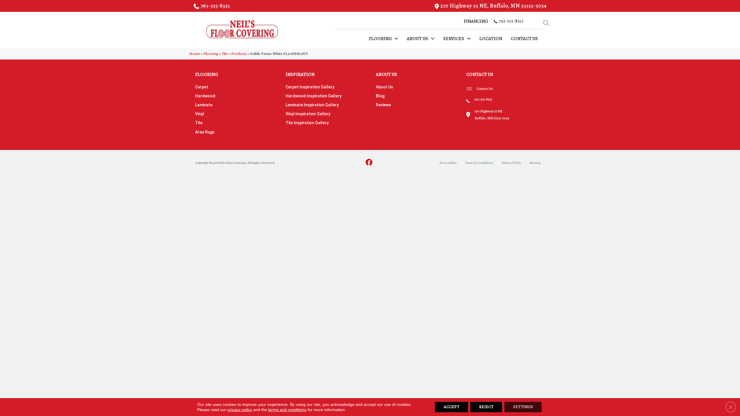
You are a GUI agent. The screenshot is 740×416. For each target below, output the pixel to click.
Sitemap (535, 163)
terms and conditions (287, 409)
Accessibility (448, 163)
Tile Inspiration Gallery (307, 122)
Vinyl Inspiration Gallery (308, 114)
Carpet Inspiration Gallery (310, 87)
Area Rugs (204, 132)
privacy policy (239, 409)
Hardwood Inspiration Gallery (314, 96)
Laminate (203, 105)
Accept (451, 407)
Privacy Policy (511, 163)
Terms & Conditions (479, 163)
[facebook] (369, 163)
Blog (380, 96)
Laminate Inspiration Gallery (312, 105)
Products (239, 53)
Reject (486, 407)
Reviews (383, 105)
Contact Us (484, 88)
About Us (384, 87)
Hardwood (205, 96)
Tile (225, 53)
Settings (523, 407)
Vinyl (199, 114)
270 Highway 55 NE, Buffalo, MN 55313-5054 (493, 6)
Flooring (211, 53)
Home (194, 53)
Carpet (201, 87)
